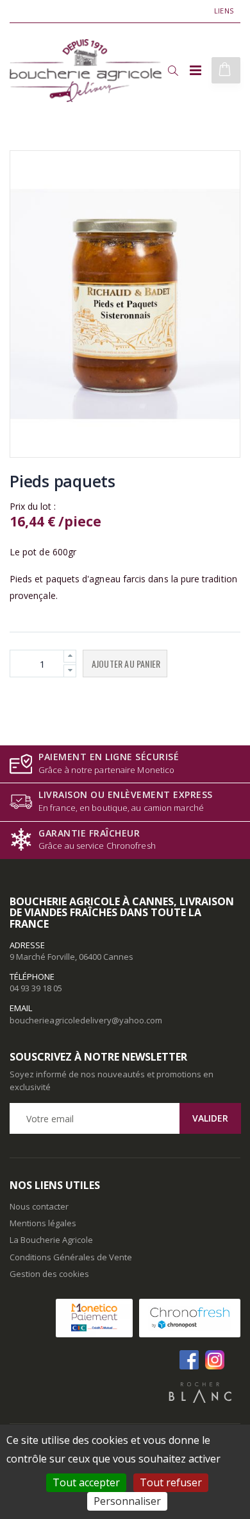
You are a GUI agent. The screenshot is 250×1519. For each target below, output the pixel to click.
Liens (223, 10)
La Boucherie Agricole (51, 1240)
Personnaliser (127, 1501)
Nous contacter (39, 1206)
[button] (173, 70)
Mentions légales (43, 1223)
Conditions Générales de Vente (71, 1257)
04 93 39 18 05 (36, 988)
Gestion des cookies (49, 1274)
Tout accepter (86, 1482)
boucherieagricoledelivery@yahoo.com (86, 1020)
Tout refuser (171, 1482)
